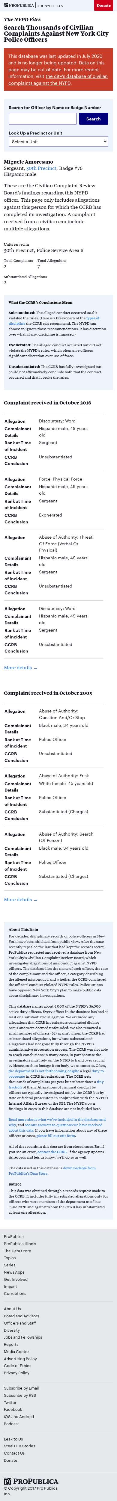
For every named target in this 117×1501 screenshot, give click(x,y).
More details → (21, 667)
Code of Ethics (17, 1365)
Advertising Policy (20, 1358)
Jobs (8, 1337)
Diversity (12, 1330)
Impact (10, 1286)
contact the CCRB (52, 1151)
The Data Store (17, 1250)
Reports (11, 1344)
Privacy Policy (16, 1372)
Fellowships (31, 1337)
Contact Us (14, 1452)
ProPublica (14, 1236)
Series (9, 1264)
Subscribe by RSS (20, 1395)
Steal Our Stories (19, 1445)
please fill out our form (56, 1135)
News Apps (14, 1272)
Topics (10, 1257)
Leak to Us (13, 1438)
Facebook (13, 1409)
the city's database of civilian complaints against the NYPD (58, 79)
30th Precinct (41, 167)
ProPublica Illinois (20, 1243)
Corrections (15, 1293)
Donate (104, 5)
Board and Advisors (21, 1315)
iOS (7, 1416)
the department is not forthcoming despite (44, 1070)
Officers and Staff (20, 1322)
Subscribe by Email (21, 1387)
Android (26, 1416)
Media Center (16, 1351)
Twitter (10, 1402)
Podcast (11, 1423)
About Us (12, 1308)
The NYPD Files (50, 5)
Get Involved (16, 1279)
